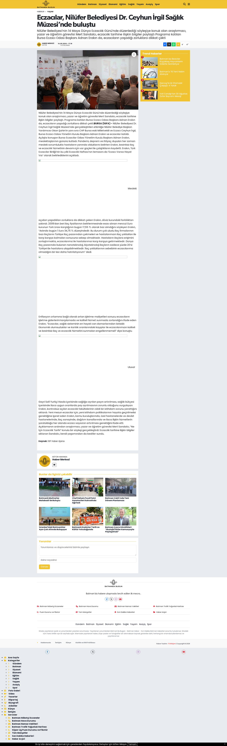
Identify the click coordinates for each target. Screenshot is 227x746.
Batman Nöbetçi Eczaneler (51, 606)
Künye (68, 642)
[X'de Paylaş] (169, 44)
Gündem (81, 4)
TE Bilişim (172, 644)
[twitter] (93, 652)
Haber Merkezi (61, 459)
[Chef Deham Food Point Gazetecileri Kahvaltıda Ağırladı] (87, 487)
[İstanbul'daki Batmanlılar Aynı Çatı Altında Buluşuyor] (54, 516)
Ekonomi (113, 4)
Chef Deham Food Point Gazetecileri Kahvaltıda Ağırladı (84, 500)
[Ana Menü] (189, 4)
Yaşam (140, 4)
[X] (111, 599)
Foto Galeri (14, 690)
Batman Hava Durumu (88, 606)
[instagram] (138, 652)
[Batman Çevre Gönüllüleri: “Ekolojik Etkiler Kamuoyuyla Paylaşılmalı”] (120, 516)
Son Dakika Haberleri (126, 612)
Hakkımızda (45, 642)
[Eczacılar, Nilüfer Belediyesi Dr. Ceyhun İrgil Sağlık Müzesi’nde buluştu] (87, 79)
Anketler (12, 705)
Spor (157, 4)
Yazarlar (13, 696)
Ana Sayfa (13, 657)
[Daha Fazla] (178, 44)
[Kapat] (225, 744)
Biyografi (13, 702)
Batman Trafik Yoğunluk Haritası (170, 606)
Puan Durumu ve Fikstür (50, 612)
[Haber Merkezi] (44, 460)
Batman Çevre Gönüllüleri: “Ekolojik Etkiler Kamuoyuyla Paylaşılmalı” (119, 529)
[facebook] (47, 652)
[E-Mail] (54, 465)
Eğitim (122, 4)
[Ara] (184, 4)
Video (11, 693)
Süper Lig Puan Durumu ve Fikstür (30, 729)
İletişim (58, 642)
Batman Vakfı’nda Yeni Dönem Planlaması (117, 499)
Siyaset (103, 4)
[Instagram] (116, 599)
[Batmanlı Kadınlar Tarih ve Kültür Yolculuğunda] (87, 516)
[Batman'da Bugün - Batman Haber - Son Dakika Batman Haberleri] (46, 4)
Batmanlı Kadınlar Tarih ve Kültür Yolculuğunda (85, 528)
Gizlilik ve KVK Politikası (85, 642)
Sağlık (131, 4)
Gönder (44, 566)
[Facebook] (107, 599)
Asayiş (149, 4)
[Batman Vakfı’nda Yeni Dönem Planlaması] (120, 487)
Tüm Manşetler (85, 612)
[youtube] (184, 652)
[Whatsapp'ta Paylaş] (174, 44)
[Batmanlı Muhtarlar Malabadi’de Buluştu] (54, 487)
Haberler (40, 11)
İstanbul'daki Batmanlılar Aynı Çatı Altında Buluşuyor (53, 528)
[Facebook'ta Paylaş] (165, 44)
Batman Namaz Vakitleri (128, 606)
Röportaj (13, 699)
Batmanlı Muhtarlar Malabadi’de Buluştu (49, 499)
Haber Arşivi (161, 612)
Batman (92, 4)
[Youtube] (120, 599)
